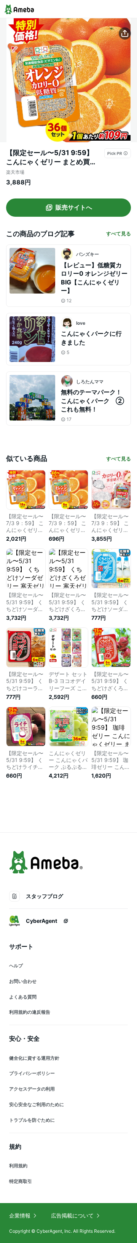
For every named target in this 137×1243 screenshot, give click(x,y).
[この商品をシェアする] (125, 33)
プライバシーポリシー (32, 1073)
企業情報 (19, 1215)
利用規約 (18, 1165)
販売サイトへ (74, 207)
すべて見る (118, 233)
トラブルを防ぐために (32, 1120)
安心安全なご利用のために (36, 1104)
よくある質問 (23, 997)
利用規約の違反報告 (29, 1012)
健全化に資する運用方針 (34, 1058)
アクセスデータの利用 (32, 1089)
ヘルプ (16, 965)
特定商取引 (20, 1181)
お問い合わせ (23, 981)
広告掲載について (72, 1215)
